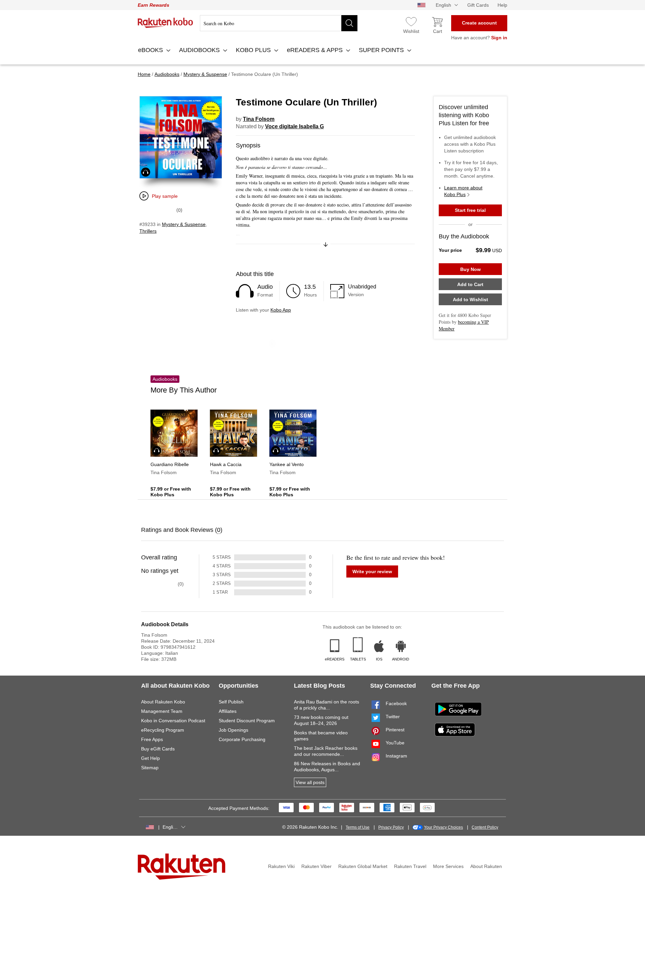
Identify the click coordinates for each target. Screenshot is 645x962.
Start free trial (470, 210)
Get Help (150, 758)
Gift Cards (478, 5)
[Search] (349, 23)
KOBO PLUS (254, 50)
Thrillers (148, 231)
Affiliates (227, 711)
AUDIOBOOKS (200, 50)
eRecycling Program (162, 730)
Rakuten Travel (410, 866)
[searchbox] (278, 23)
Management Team (161, 711)
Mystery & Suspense (184, 224)
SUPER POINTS (382, 50)
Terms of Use (358, 827)
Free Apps (152, 739)
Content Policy (485, 827)
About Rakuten (486, 866)
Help (502, 5)
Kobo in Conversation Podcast (173, 720)
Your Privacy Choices (443, 827)
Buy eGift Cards (158, 748)
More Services (448, 866)
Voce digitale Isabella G (294, 126)
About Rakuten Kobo (163, 701)
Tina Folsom (258, 119)
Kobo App (280, 310)
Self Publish (231, 701)
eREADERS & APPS (315, 50)
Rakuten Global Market (362, 866)
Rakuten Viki (281, 866)
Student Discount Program (247, 720)
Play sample (165, 196)
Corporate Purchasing (242, 739)
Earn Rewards (153, 5)
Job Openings (233, 730)
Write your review (372, 571)
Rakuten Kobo (165, 23)
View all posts (310, 782)
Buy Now (470, 269)
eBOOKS (151, 50)
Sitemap (150, 767)
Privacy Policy (391, 827)
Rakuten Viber (316, 866)
